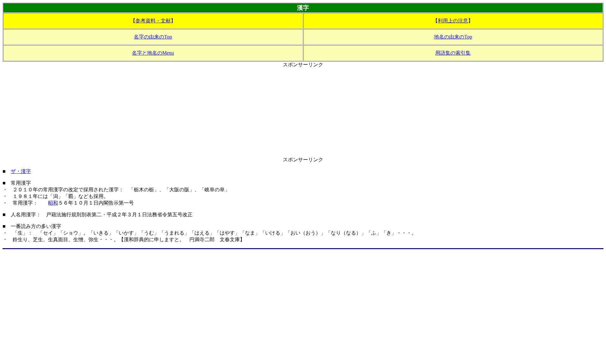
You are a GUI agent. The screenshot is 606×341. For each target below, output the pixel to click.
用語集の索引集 (453, 53)
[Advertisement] (303, 112)
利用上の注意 (453, 20)
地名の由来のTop (453, 36)
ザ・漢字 (21, 171)
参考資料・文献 (153, 20)
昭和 (53, 203)
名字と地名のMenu (153, 53)
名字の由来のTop (153, 36)
